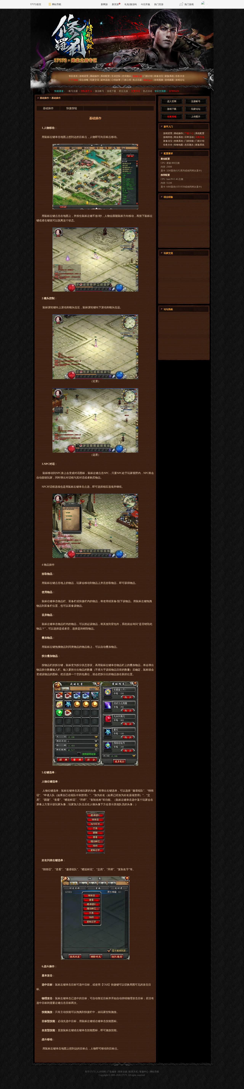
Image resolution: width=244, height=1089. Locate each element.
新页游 (115, 4)
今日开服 (145, 4)
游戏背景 (83, 76)
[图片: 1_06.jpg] (95, 764)
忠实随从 (126, 76)
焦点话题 (137, 80)
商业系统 (178, 137)
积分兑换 (123, 91)
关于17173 (90, 1071)
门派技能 (189, 141)
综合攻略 (83, 80)
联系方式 (133, 1071)
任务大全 (180, 76)
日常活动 (189, 137)
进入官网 (171, 101)
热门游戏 (189, 4)
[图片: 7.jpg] (95, 958)
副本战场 (105, 80)
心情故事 (115, 80)
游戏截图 (169, 80)
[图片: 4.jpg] (95, 451)
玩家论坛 (195, 109)
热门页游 (158, 4)
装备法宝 (158, 76)
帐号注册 (73, 91)
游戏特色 (167, 137)
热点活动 (147, 91)
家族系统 (169, 76)
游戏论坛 (180, 80)
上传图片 (195, 116)
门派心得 (127, 80)
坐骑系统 (179, 141)
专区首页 (73, 76)
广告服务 (111, 1071)
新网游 (104, 4)
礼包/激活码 (130, 4)
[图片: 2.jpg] (95, 378)
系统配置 (105, 76)
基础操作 (94, 76)
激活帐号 (99, 91)
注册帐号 (195, 101)
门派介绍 (147, 76)
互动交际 (115, 76)
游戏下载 (111, 91)
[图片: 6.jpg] (95, 852)
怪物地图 (178, 144)
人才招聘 (101, 1071)
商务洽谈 (122, 1071)
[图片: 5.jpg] (95, 557)
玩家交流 (94, 80)
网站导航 (56, 4)
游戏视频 (158, 80)
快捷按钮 (71, 108)
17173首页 (35, 4)
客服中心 (143, 1071)
